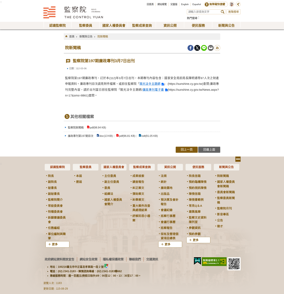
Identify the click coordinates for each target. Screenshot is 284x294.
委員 (107, 187)
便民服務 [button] (198, 25)
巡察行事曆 (168, 216)
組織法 (108, 193)
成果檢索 (138, 176)
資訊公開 (170, 167)
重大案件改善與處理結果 (141, 208)
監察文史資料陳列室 (198, 219)
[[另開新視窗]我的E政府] (197, 261)
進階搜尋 (233, 11)
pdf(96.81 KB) (127, 136)
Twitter (197, 48)
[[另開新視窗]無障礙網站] (214, 261)
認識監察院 (57, 167)
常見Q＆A (195, 205)
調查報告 (138, 181)
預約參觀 (195, 234)
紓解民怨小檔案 (141, 218)
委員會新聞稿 (226, 192)
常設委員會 (55, 205)
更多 (55, 244)
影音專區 (223, 214)
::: (1, 1)
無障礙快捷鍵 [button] (217, 4)
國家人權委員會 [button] (113, 25)
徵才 (220, 226)
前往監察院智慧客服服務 (231, 4)
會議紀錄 (167, 210)
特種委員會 (55, 211)
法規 (164, 176)
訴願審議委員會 (57, 219)
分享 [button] (238, 4)
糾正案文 (138, 187)
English (185, 4)
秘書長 (52, 187)
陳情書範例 (196, 199)
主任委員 (110, 176)
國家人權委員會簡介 (113, 202)
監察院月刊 (224, 208)
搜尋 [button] (223, 11)
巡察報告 (167, 228)
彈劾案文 (138, 193)
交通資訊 (152, 259)
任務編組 (54, 228)
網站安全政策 (88, 259)
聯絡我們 (135, 259)
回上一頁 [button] (187, 149)
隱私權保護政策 (113, 259)
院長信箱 (195, 176)
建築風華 (195, 211)
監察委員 (86, 167)
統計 (164, 181)
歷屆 (79, 181)
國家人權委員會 (114, 167)
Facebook (190, 48)
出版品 (165, 193)
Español (196, 4)
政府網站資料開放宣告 (59, 259)
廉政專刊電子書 (153, 89)
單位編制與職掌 (57, 236)
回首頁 (150, 4)
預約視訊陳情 (198, 187)
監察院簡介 (55, 199)
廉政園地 (167, 187)
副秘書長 (54, 193)
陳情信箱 (195, 193)
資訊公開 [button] (170, 25)
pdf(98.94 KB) (98, 127)
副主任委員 (111, 181)
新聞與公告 (86, 36)
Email (211, 48)
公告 (220, 220)
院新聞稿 (102, 36)
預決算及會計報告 (169, 202)
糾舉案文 (138, 199)
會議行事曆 (168, 222)
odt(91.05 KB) (150, 136)
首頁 (71, 36)
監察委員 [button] (85, 25)
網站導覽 (162, 4)
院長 (51, 176)
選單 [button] (238, 159)
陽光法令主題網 (150, 83)
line (204, 48)
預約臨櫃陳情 (198, 181)
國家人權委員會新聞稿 (226, 184)
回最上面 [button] (209, 149)
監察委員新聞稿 (226, 200)
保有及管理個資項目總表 (169, 236)
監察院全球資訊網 (73, 12)
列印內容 (217, 48)
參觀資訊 (195, 228)
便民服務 (198, 167)
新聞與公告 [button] (226, 25)
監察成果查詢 (142, 167)
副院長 (52, 181)
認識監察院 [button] (57, 25)
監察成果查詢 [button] (142, 25)
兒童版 (173, 4)
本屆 (79, 176)
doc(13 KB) (106, 136)
